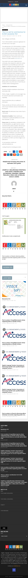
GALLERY (16, 1)
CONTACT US (10, 1)
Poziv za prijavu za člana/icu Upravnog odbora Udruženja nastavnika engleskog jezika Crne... (14, 414)
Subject (3, 504)
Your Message (4, 510)
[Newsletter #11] (14, 289)
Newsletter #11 (6, 299)
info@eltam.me (16, 566)
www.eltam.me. (18, 58)
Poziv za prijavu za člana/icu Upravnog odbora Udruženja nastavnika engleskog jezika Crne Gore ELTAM (14, 257)
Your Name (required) (7, 493)
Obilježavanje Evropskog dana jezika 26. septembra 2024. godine (14, 162)
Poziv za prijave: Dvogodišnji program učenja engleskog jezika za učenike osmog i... (13, 320)
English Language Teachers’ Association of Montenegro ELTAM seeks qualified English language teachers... (13, 367)
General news (5, 29)
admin (4, 35)
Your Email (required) (7, 499)
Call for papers (5, 216)
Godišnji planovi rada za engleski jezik (11, 236)
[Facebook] (14, 570)
